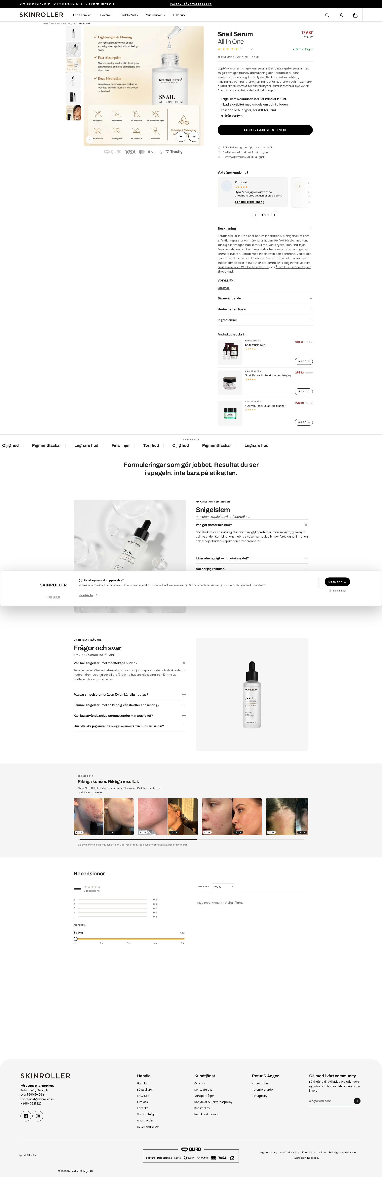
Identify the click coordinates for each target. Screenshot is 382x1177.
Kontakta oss (203, 1090)
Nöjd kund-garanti (206, 1114)
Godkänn (335, 582)
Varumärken (154, 15)
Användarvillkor (289, 1152)
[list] (265, 193)
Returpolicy (202, 1108)
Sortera (203, 886)
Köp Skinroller (82, 15)
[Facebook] (25, 1116)
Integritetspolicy (267, 1152)
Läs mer (224, 288)
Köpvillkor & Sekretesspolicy (213, 1102)
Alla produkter (61, 23)
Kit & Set (143, 1096)
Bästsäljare (144, 1090)
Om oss (142, 1102)
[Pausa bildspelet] (90, 140)
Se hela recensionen (248, 201)
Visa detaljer (86, 595)
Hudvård (104, 15)
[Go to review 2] (265, 215)
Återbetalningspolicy (306, 1157)
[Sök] (327, 15)
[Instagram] (37, 1116)
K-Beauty (179, 15)
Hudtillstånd (128, 15)
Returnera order (148, 1127)
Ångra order (145, 1120)
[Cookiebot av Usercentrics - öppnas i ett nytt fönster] (53, 597)
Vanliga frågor (147, 1114)
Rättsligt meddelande (342, 1152)
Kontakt (142, 1108)
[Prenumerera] (357, 1101)
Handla (142, 1083)
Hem (45, 23)
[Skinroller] (41, 14)
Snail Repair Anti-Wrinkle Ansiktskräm (243, 267)
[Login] (341, 15)
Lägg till (304, 361)
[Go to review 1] (262, 215)
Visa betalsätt (264, 147)
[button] (355, 15)
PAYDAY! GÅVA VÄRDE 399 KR (191, 4)
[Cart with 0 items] (355, 15)
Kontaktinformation (314, 1152)
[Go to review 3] (268, 215)
